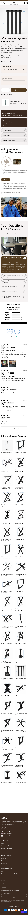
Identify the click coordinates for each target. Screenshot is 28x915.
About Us (3, 881)
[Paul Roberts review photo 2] (12, 363)
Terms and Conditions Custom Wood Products (11, 874)
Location (3, 883)
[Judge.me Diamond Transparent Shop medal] (17, 331)
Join (14, 897)
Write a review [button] (14, 323)
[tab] (14, 258)
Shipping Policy (4, 861)
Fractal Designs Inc (15, 906)
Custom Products (5, 851)
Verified (13, 337)
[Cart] (27, 3)
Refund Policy (4, 863)
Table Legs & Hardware (6, 846)
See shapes (8, 58)
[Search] (4, 3)
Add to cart (19, 90)
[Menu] (1, 3)
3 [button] (14, 429)
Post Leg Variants (7, 67)
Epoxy (2, 843)
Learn (2, 871)
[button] (8, 312)
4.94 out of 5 (18, 308)
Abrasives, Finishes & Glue (6, 848)
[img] (4, 345)
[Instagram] (5, 828)
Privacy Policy (4, 866)
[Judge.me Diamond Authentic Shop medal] (10, 331)
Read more (5, 180)
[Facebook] (2, 828)
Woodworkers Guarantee (6, 868)
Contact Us (3, 858)
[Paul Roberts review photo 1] (4, 363)
